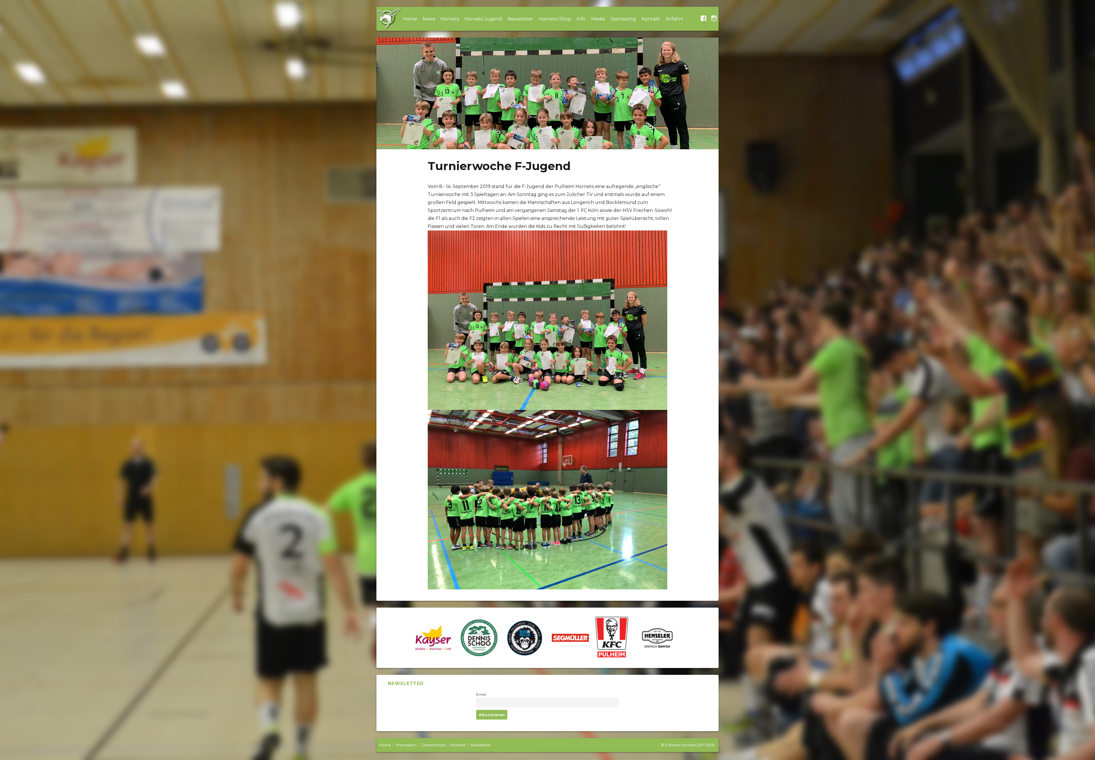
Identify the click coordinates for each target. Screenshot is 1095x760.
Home (410, 19)
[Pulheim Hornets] (388, 19)
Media (598, 19)
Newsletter (520, 19)
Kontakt (651, 19)
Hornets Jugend (483, 19)
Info (581, 19)
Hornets (450, 19)
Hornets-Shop (555, 19)
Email (481, 694)
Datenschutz (433, 745)
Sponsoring (623, 19)
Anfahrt (674, 19)
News (429, 19)
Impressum (406, 745)
